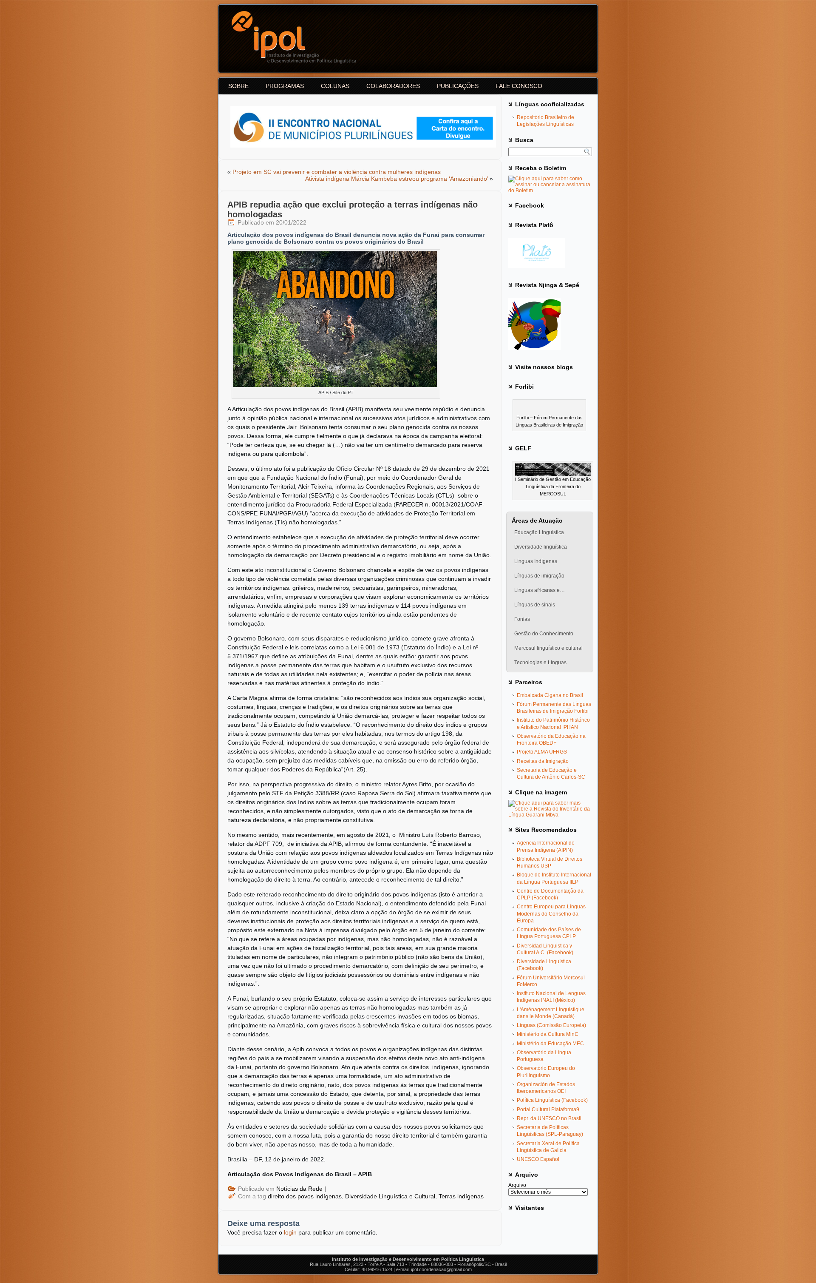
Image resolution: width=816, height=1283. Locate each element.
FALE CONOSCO (519, 85)
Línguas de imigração (539, 576)
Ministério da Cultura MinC (547, 1034)
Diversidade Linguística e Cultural (390, 1196)
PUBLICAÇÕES (458, 85)
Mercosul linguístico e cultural (548, 648)
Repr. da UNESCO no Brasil (549, 1118)
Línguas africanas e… (539, 590)
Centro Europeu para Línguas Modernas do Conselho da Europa (551, 914)
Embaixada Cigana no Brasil (550, 695)
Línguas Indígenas (535, 561)
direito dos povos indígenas (305, 1196)
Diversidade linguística (540, 547)
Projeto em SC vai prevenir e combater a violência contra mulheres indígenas (336, 171)
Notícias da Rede (299, 1188)
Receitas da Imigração (543, 761)
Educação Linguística (539, 532)
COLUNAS (335, 85)
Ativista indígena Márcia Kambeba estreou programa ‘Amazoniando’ (396, 178)
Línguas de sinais (534, 605)
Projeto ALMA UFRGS (542, 752)
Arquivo (517, 1185)
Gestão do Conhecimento (543, 634)
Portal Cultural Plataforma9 (548, 1109)
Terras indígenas (461, 1196)
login (290, 1232)
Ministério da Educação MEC (550, 1044)
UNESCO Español (538, 1159)
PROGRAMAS (285, 85)
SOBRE (238, 85)
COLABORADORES (393, 85)
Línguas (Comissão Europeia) (551, 1025)
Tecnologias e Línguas (540, 663)
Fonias (522, 619)
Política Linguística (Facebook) (552, 1100)
